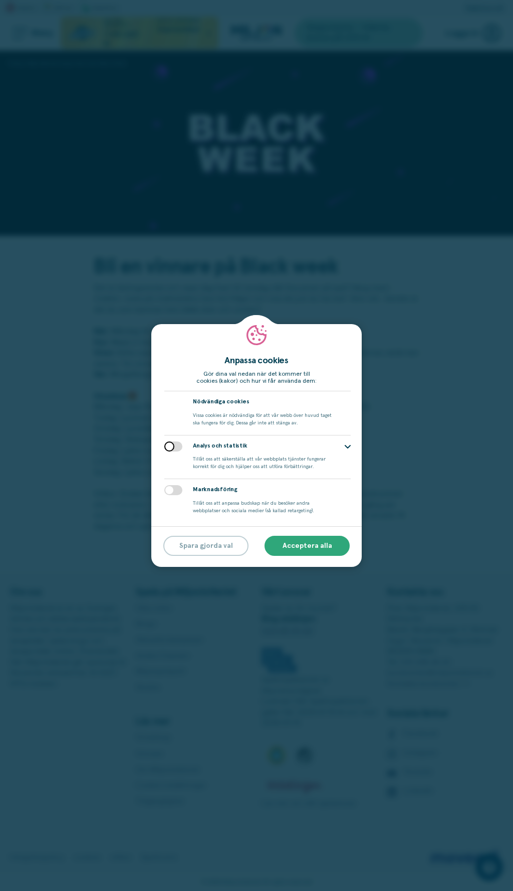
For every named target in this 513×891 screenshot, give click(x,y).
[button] (348, 447)
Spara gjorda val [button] (206, 545)
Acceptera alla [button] (307, 545)
